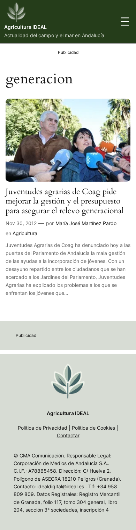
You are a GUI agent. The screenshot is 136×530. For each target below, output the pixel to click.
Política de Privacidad (42, 428)
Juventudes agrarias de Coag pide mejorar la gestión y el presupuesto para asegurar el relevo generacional (65, 201)
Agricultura (25, 233)
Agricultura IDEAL (25, 27)
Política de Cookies (93, 428)
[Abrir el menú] (125, 21)
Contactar (68, 435)
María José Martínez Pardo (85, 223)
